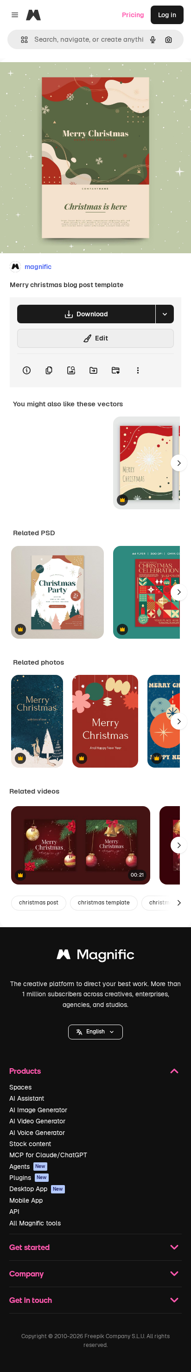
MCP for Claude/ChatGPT (48, 1155)
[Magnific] (95, 956)
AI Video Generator (37, 1121)
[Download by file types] (164, 314)
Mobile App (26, 1200)
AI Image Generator (38, 1110)
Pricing (133, 15)
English (95, 1031)
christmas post (38, 902)
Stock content (30, 1144)
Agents (27, 1166)
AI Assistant (26, 1098)
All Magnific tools (35, 1223)
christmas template (104, 902)
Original (59, 79)
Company (26, 1273)
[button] (95, 1032)
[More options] (137, 370)
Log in (167, 15)
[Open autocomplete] (20, 39)
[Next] (179, 463)
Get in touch (30, 1300)
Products (25, 1071)
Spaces (20, 1087)
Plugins (28, 1177)
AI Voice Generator (37, 1132)
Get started (29, 1247)
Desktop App (36, 1189)
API (14, 1211)
